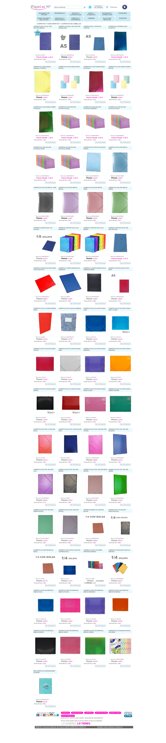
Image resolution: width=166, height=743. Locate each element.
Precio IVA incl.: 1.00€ (65, 140)
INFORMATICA (60, 13)
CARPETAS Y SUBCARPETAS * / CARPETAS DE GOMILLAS (59, 24)
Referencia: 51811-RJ (65, 417)
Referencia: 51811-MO (90, 377)
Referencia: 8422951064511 (116, 216)
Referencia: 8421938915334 (41, 95)
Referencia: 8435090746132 (116, 256)
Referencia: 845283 (64, 296)
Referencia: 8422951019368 (66, 256)
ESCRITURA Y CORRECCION (107, 14)
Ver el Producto (50, 62)
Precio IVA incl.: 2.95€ (40, 99)
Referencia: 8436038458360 (116, 135)
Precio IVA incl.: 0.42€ (90, 59)
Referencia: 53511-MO (90, 619)
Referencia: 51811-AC (115, 337)
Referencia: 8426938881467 (116, 578)
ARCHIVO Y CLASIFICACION (75, 14)
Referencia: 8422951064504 (66, 216)
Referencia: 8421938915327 (116, 95)
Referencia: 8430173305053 (116, 659)
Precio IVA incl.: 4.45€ (90, 462)
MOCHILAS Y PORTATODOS (60, 19)
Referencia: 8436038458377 (66, 175)
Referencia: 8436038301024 (66, 55)
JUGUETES (123, 18)
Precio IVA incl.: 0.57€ (115, 260)
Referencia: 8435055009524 (116, 296)
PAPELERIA (123, 13)
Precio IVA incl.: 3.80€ (90, 502)
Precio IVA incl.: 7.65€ (40, 462)
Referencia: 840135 (89, 55)
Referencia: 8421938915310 (91, 175)
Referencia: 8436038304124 (91, 538)
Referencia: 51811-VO (115, 417)
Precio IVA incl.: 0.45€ (40, 583)
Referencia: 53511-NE (40, 659)
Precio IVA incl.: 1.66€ (65, 583)
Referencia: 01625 (39, 578)
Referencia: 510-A (64, 578)
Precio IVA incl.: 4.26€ (40, 341)
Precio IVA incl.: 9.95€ (40, 704)
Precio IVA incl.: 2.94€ (90, 341)
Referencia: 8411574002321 (116, 55)
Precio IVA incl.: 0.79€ (115, 583)
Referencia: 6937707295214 (66, 538)
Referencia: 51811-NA (115, 377)
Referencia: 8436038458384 (91, 135)
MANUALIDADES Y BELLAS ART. (44, 19)
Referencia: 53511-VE (90, 659)
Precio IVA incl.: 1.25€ (115, 59)
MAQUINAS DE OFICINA (44, 14)
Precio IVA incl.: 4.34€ (40, 623)
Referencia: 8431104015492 (116, 538)
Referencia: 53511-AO (40, 619)
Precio (64, 57)
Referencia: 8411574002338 (41, 135)
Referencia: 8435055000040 (41, 296)
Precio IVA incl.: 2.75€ (65, 341)
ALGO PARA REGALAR (107, 19)
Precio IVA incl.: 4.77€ (40, 502)
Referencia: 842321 (64, 457)
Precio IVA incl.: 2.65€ (65, 260)
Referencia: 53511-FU (65, 619)
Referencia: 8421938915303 (66, 95)
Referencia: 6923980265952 (41, 498)
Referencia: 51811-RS (90, 417)
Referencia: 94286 (89, 578)
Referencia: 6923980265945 (91, 457)
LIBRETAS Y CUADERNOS (75, 19)
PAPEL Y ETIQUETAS (91, 14)
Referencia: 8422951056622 (91, 256)
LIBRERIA (91, 18)
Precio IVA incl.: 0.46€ (90, 542)
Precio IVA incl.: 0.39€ (40, 260)
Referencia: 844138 (39, 55)
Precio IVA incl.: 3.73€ (115, 301)
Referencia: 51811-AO (90, 337)
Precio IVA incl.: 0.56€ (40, 59)
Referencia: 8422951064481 (41, 216)
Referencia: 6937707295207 (91, 498)
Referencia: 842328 (39, 457)
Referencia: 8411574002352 (91, 95)
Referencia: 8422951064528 (91, 216)
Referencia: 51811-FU (40, 377)
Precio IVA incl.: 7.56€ (65, 462)
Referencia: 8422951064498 (116, 175)
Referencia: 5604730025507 (91, 296)
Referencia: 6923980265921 (116, 457)
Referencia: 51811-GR (65, 377)
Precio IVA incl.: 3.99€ (65, 301)
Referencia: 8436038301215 (66, 337)
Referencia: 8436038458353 (66, 135)
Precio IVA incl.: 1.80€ (115, 663)
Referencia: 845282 (39, 337)
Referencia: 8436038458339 (41, 175)
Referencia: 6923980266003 (116, 498)
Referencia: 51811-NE (40, 417)
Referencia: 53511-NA (115, 619)
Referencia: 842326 (64, 498)
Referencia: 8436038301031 (41, 256)
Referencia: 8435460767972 (41, 699)
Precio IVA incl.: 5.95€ (115, 542)
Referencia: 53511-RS (65, 659)
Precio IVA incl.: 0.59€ (65, 59)
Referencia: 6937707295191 (41, 538)
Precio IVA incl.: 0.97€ (40, 301)
